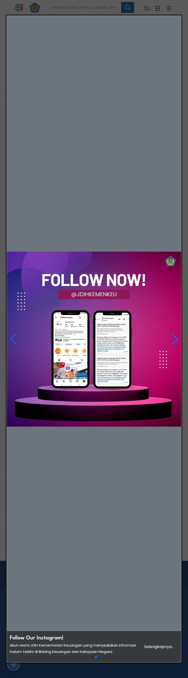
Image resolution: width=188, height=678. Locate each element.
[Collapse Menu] (168, 7)
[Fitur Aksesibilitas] (13, 664)
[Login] (157, 7)
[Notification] (146, 7)
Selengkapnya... (159, 646)
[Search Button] (127, 7)
